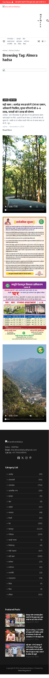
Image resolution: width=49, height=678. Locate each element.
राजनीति (9, 44)
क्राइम (19, 39)
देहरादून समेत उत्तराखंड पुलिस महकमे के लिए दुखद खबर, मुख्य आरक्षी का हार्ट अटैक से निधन (34, 617)
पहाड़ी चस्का (10, 41)
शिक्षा (24, 44)
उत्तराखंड (10, 39)
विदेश (19, 44)
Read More (7, 130)
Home (5, 50)
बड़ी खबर (19, 41)
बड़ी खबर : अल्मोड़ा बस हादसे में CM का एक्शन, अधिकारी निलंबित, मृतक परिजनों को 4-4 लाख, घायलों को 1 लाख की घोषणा (24, 108)
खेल (24, 39)
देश (15, 44)
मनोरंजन (26, 41)
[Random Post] (39, 41)
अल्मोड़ (6, 100)
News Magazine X (24, 670)
